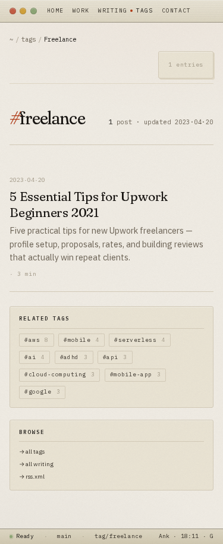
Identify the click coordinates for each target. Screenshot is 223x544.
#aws (36, 340)
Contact (176, 10)
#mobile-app (135, 374)
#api (115, 357)
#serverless (139, 340)
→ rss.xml (32, 476)
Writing (112, 10)
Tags (144, 10)
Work (81, 10)
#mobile (81, 340)
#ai (34, 357)
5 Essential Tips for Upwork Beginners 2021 (89, 204)
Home (55, 10)
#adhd (74, 357)
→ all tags (32, 451)
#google (42, 391)
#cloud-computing (59, 374)
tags (28, 39)
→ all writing (36, 464)
